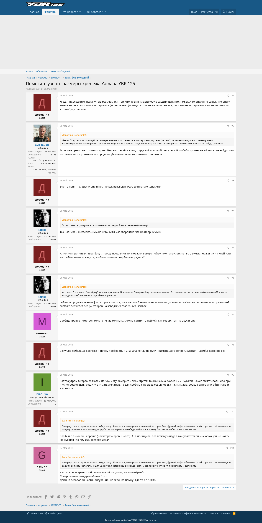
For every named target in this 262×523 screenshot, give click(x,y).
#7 (233, 314)
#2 (233, 125)
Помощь (214, 513)
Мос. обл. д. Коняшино (44, 160)
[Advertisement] (131, 42)
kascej (42, 229)
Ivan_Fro (42, 394)
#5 (233, 247)
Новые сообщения (36, 71)
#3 (233, 180)
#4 (233, 210)
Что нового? (70, 12)
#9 (233, 374)
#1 (233, 95)
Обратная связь (158, 513)
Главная (34, 12)
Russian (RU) (54, 513)
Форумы (50, 12)
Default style (36, 513)
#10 (232, 411)
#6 (233, 277)
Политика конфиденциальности (188, 513)
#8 (233, 344)
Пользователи (93, 12)
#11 (232, 447)
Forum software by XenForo (131, 520)
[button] (80, 12)
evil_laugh (42, 144)
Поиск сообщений (60, 71)
